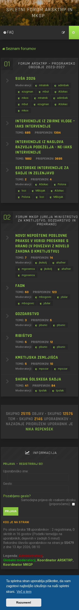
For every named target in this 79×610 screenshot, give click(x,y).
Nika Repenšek (39, 429)
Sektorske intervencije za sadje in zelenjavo (42, 170)
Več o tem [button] (24, 591)
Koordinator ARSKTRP (55, 560)
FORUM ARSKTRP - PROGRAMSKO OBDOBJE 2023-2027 (46, 65)
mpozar (43, 368)
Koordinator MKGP (18, 565)
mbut (46, 91)
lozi (24, 190)
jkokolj (43, 262)
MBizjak (40, 190)
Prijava (9, 464)
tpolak (43, 390)
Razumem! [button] (23, 602)
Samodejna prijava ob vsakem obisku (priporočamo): (48, 502)
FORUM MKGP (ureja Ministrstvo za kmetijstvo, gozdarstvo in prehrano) (47, 221)
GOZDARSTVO (27, 314)
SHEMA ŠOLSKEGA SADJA (38, 379)
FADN (20, 285)
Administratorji (31, 556)
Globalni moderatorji (19, 560)
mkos (25, 97)
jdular (64, 296)
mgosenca (28, 268)
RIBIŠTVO (23, 335)
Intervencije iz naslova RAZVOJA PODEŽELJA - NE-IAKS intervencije (43, 147)
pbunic (43, 325)
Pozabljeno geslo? (17, 496)
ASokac (63, 91)
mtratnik (44, 85)
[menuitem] (8, 32)
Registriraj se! (31, 464)
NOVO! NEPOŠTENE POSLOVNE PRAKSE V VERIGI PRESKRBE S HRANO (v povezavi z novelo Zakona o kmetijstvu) (42, 243)
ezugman (27, 91)
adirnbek (63, 85)
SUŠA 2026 (25, 78)
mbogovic (45, 296)
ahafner (61, 262)
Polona (62, 184)
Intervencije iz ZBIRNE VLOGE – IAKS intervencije (45, 124)
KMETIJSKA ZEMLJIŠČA (36, 357)
